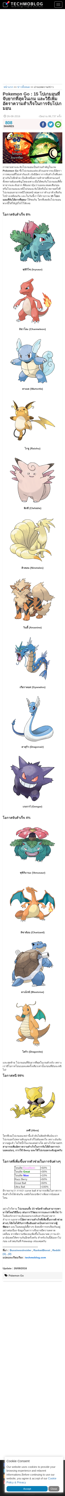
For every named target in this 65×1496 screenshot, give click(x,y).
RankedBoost (41, 1250)
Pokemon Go (16, 1275)
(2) (9, 1253)
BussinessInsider (20, 1250)
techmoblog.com (35, 1257)
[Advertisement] (32, 46)
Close (54, 1488)
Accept (27, 1488)
